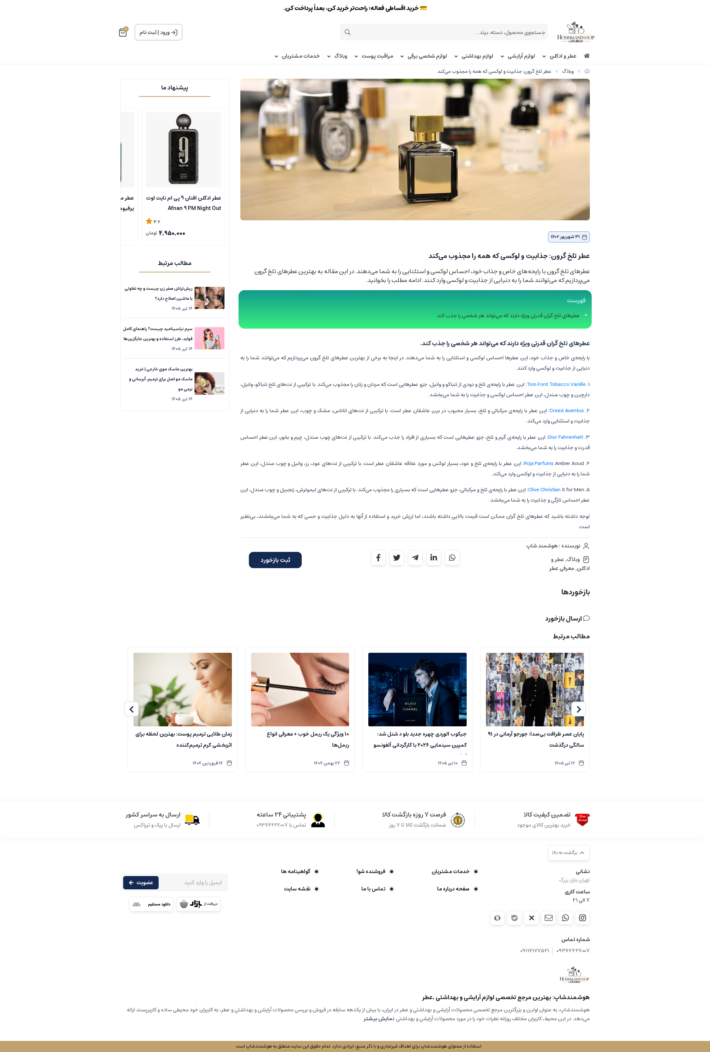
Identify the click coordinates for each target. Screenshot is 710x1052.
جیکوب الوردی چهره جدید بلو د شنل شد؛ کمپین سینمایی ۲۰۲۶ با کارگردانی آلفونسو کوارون (420, 742)
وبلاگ (340, 56)
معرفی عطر (561, 568)
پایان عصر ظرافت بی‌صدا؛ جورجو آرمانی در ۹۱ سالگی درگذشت (536, 740)
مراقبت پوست (377, 56)
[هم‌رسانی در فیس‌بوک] (378, 558)
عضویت (144, 882)
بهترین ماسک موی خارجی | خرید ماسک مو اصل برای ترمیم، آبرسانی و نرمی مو (161, 379)
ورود (165, 32)
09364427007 (573, 951)
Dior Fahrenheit (566, 437)
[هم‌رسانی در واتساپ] (452, 558)
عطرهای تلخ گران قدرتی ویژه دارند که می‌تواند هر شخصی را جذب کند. (508, 315)
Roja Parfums (539, 463)
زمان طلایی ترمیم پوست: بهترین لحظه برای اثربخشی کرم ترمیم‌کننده (183, 740)
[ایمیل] (548, 918)
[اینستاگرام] (582, 918)
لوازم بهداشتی (477, 56)
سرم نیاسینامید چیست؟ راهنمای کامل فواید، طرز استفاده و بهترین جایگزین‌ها (158, 333)
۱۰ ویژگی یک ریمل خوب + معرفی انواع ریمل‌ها (308, 740)
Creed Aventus (567, 410)
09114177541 (534, 951)
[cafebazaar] (198, 904)
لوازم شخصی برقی (427, 56)
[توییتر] (531, 918)
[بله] (514, 918)
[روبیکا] (497, 918)
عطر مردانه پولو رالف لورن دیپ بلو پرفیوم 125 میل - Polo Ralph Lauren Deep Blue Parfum (183, 202)
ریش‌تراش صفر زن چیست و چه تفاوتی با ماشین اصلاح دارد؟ (159, 293)
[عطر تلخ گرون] (574, 975)
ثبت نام (147, 32)
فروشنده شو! (370, 871)
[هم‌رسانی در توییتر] (396, 558)
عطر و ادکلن (563, 56)
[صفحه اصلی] (587, 71)
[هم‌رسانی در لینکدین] (433, 558)
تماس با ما (373, 889)
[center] (348, 32)
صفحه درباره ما (453, 889)
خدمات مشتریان (301, 56)
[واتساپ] (565, 918)
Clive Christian (544, 489)
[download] (151, 904)
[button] (578, 709)
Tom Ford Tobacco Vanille (556, 384)
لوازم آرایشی (521, 56)
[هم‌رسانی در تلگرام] (415, 558)
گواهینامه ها (295, 871)
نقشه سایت (297, 889)
